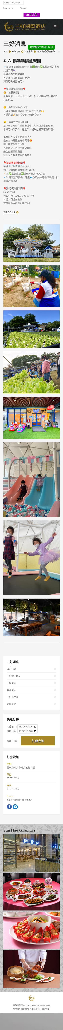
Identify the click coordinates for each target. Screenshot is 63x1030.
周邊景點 (29, 51)
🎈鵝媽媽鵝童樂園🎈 (14, 162)
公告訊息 (11, 669)
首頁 (5, 51)
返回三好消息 (9, 212)
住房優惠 (11, 683)
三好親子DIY (13, 676)
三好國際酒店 (19, 1005)
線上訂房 (31, 14)
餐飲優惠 (11, 690)
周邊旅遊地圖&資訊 (41, 47)
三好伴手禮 (12, 697)
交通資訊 (36, 1009)
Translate (23, 8)
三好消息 (16, 51)
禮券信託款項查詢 (21, 1009)
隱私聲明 (46, 1009)
